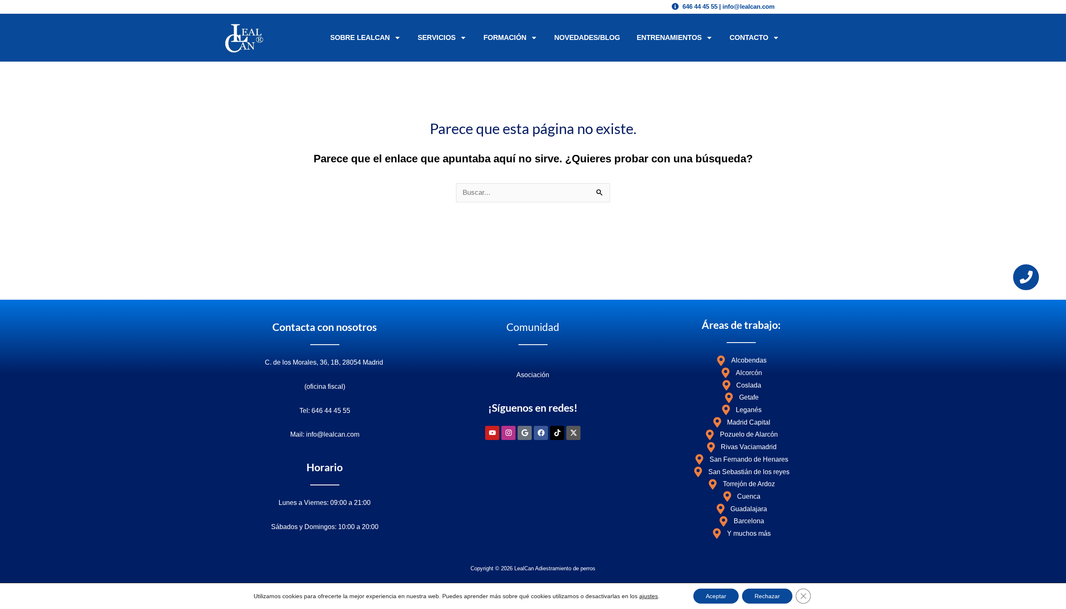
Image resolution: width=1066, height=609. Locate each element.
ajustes (648, 596)
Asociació (530, 374)
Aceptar (716, 596)
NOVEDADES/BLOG (587, 38)
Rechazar (767, 596)
